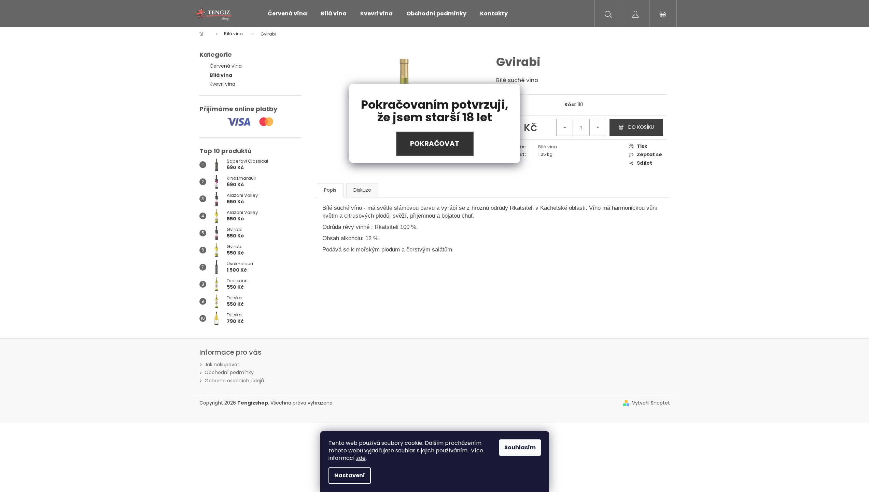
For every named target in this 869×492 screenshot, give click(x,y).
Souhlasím (520, 447)
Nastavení (349, 475)
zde (361, 458)
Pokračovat (434, 143)
